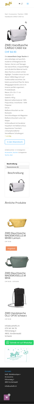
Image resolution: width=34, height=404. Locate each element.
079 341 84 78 (11, 328)
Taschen (20, 14)
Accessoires (13, 14)
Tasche (7, 155)
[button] (26, 22)
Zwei (11, 155)
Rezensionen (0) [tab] (13, 167)
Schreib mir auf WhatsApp (21, 342)
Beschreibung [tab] (12, 164)
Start (6, 14)
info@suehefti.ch (12, 325)
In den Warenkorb (15, 142)
